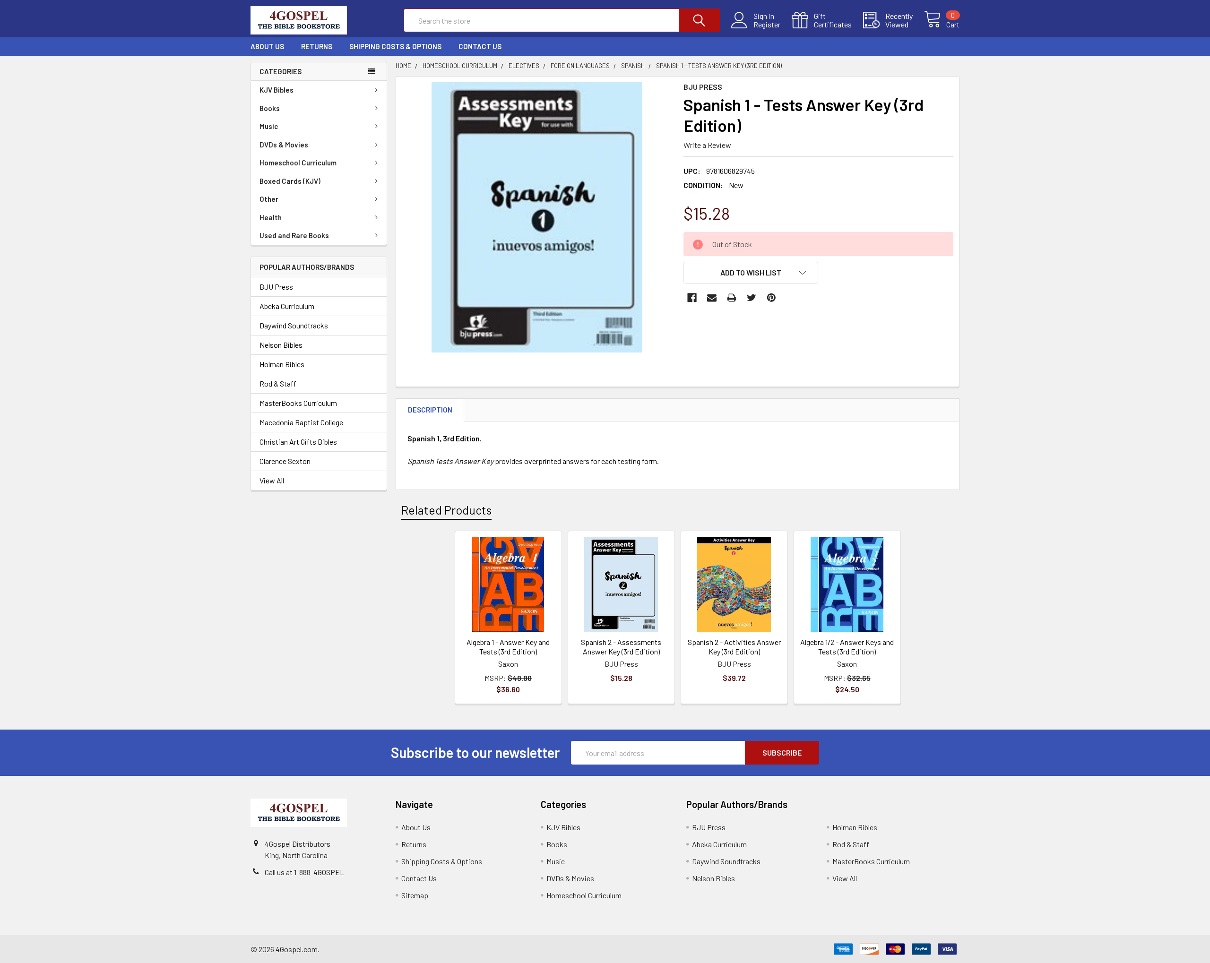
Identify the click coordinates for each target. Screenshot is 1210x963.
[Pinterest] (771, 297)
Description (430, 409)
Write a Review (707, 144)
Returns (316, 46)
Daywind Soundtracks (293, 325)
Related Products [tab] (446, 510)
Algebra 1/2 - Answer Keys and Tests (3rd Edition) (847, 646)
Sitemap (414, 895)
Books (269, 108)
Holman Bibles (281, 364)
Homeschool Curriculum (298, 162)
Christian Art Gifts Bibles (298, 441)
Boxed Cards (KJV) (289, 181)
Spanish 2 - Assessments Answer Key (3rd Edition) (621, 646)
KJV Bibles (276, 90)
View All (271, 480)
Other (268, 199)
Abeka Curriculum (286, 305)
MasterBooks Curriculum (298, 402)
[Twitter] (751, 297)
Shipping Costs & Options (395, 46)
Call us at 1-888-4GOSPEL (304, 872)
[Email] (711, 297)
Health (270, 217)
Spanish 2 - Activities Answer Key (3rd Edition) (734, 646)
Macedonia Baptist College (301, 422)
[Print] (731, 297)
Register (766, 24)
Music (268, 126)
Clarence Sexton (285, 460)
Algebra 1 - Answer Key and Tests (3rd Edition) (508, 646)
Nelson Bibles (280, 344)
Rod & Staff (277, 383)
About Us (267, 46)
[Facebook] (691, 297)
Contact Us (479, 46)
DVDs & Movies (283, 144)
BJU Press (276, 286)
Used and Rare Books (294, 235)
